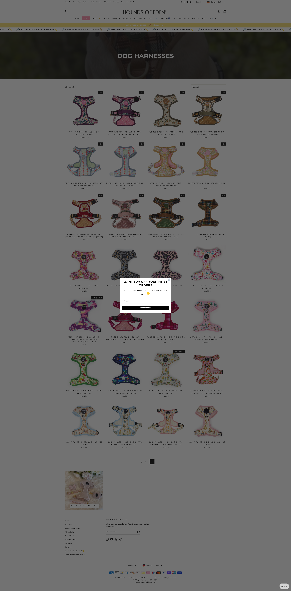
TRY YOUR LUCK (72, 55)
